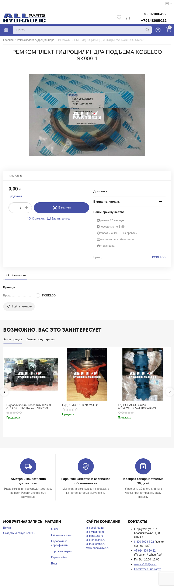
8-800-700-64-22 (144, 541)
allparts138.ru (94, 535)
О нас (55, 529)
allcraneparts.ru (95, 539)
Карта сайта (59, 557)
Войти (7, 527)
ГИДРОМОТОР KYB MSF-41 (80, 405)
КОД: (11, 175)
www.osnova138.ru (97, 547)
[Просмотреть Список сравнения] (128, 18)
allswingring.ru (95, 531)
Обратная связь (61, 535)
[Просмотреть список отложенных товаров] (119, 18)
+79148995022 (154, 20)
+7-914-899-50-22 (145, 550)
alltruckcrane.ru (95, 543)
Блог (54, 563)
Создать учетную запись (19, 533)
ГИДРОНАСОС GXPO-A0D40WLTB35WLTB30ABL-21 (137, 406)
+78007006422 (154, 14)
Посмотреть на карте (147, 569)
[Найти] (147, 30)
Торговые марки (61, 551)
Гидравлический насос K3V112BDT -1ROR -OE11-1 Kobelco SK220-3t (28, 406)
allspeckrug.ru (95, 527)
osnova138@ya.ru (145, 564)
